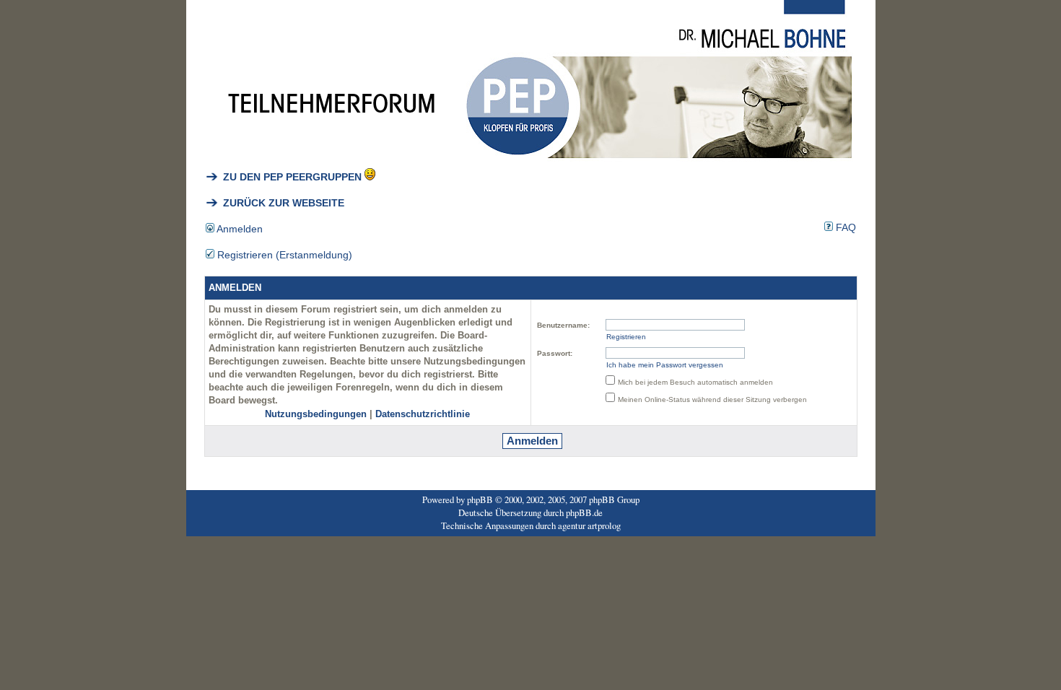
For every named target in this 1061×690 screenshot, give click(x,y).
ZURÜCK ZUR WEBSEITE (280, 203)
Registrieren (626, 337)
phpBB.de (584, 512)
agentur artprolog (589, 525)
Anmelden (238, 229)
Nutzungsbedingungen (316, 414)
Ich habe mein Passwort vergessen (664, 365)
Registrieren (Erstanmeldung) (283, 255)
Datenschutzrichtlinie (422, 414)
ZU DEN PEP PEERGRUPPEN (289, 177)
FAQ (844, 227)
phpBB (480, 499)
